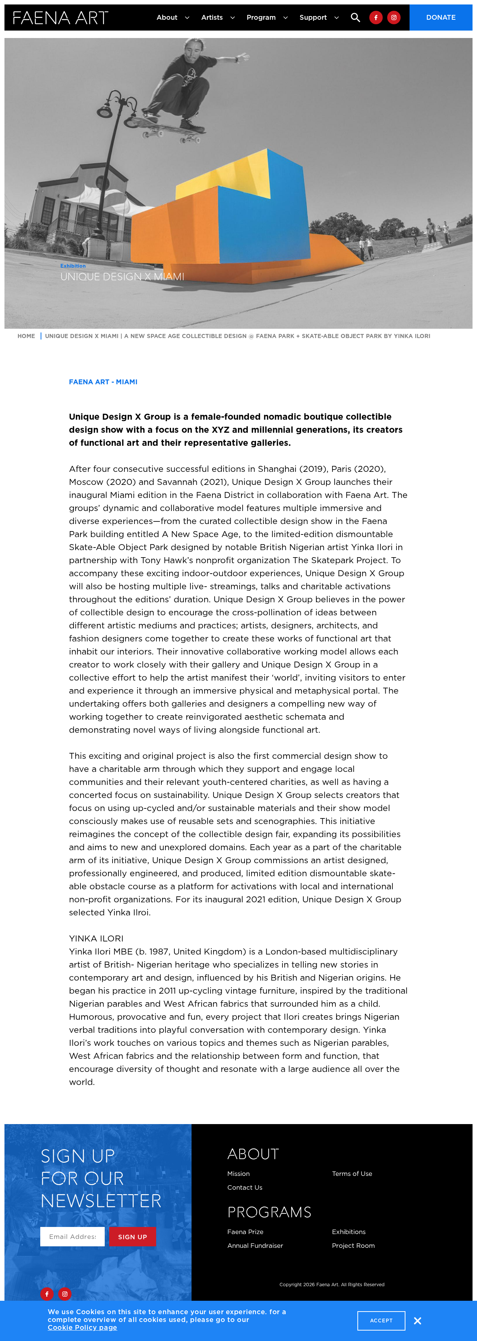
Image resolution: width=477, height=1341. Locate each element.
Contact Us (244, 1187)
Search (349, 17)
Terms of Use (352, 1173)
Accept (381, 1320)
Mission (238, 1173)
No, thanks (417, 1321)
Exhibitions (349, 1231)
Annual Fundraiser (255, 1245)
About (253, 1155)
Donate (441, 17)
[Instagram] (394, 17)
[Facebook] (376, 17)
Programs (269, 1213)
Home (26, 336)
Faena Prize (245, 1231)
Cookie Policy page (82, 1327)
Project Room (353, 1245)
